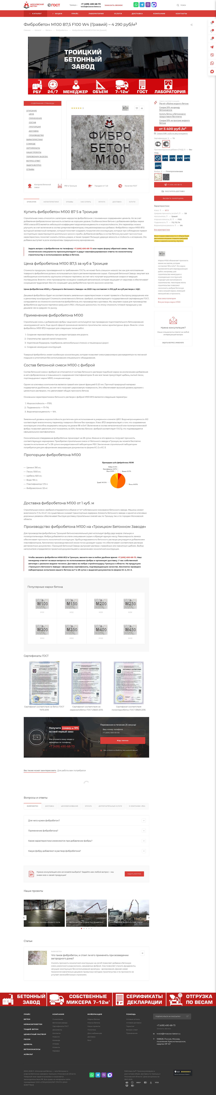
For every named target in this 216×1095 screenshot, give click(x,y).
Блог (89, 1040)
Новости (56, 1037)
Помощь (131, 1014)
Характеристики (34, 139)
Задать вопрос (33, 165)
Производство (36, 135)
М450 (130, 638)
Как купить (86, 202)
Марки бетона (94, 1019)
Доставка (33, 131)
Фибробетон (32, 806)
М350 (72, 638)
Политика (92, 1030)
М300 (42, 638)
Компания (58, 1014)
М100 (42, 612)
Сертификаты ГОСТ (60, 1026)
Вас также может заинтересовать (40, 770)
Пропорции (35, 127)
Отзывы (30, 169)
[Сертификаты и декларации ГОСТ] (54, 5)
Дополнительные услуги (110, 806)
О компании (57, 1019)
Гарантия (130, 1026)
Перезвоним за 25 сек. (37, 156)
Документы (57, 1030)
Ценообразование (69, 806)
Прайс (27, 1014)
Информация (95, 1014)
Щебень (28, 1044)
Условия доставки (133, 1023)
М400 (101, 638)
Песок (27, 1039)
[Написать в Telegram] (142, 4)
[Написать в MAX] (154, 4)
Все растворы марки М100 (169, 302)
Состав (32, 122)
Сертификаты (33, 148)
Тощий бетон (31, 1029)
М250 (130, 612)
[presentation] (24, 917)
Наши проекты (33, 152)
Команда (56, 1040)
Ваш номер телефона (113, 729)
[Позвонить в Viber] (148, 4)
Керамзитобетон (33, 1024)
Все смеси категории (167, 298)
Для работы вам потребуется (71, 770)
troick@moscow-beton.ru (91, 7)
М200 (101, 612)
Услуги (132, 202)
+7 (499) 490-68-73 (90, 4)
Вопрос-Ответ (33, 161)
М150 (72, 612)
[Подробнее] (142, 953)
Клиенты (56, 1047)
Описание (31, 111)
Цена (31, 114)
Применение (35, 118)
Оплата (101, 202)
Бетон (27, 1019)
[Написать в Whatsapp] (136, 4)
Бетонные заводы (59, 1023)
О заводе (30, 144)
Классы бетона (94, 1023)
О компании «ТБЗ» (137, 806)
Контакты (56, 1033)
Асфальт (28, 1054)
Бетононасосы (32, 1049)
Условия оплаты (133, 1019)
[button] (81, 928)
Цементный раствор (35, 1034)
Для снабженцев (95, 1033)
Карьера (56, 1051)
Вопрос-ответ (132, 1030)
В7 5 (166, 210)
